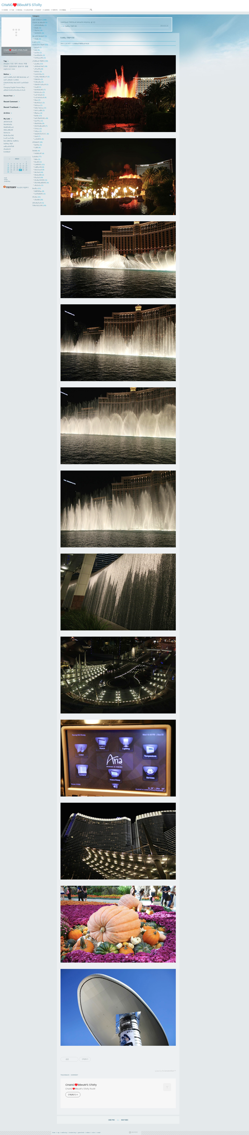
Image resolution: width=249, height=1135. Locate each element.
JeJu (37, 50)
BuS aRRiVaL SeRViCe (11, 141)
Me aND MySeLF (39, 36)
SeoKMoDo (39, 55)
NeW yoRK (39, 110)
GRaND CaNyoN (41, 84)
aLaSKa (38, 64)
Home (5, 10)
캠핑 (26, 66)
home (53, 1132)
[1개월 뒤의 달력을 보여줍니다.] (25, 159)
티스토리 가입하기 (23, 187)
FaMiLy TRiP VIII (71, 26)
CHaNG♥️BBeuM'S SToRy (21, 5)
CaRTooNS (39, 167)
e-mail (98, 1132)
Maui (37, 100)
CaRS (37, 147)
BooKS (38, 162)
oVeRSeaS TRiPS (40, 61)
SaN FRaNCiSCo (41, 118)
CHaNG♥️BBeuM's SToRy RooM (80, 1089)
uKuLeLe (38, 185)
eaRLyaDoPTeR (9, 146)
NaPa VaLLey (40, 108)
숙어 (16, 63)
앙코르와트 (13, 66)
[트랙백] (66, 1075)
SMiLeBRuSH (8, 130)
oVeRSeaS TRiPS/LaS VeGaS (81, 43)
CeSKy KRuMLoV (41, 77)
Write (55, 10)
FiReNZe (38, 79)
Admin (46, 10)
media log (64, 1132)
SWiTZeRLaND (40, 126)
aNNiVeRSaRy (40, 25)
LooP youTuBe (9, 138)
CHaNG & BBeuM (39, 22)
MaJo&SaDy (8, 124)
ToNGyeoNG (40, 58)
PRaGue (38, 113)
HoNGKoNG (40, 90)
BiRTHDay (39, 191)
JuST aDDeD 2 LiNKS (11, 80)
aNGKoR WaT (40, 66)
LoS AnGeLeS (40, 97)
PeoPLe (36, 188)
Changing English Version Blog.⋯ (15, 87)
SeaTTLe (38, 121)
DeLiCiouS (39, 170)
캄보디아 (21, 66)
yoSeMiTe (39, 139)
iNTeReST (37, 142)
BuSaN (38, 47)
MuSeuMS (39, 175)
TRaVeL (38, 30)
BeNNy (38, 145)
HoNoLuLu (39, 92)
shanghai (7, 63)
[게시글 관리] (75, 1059)
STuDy (36, 197)
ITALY (6, 66)
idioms (20, 63)
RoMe (38, 115)
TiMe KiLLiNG (39, 205)
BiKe (37, 159)
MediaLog (19, 10)
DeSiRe (36, 151)
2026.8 (17, 159)
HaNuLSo (7, 132)
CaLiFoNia (39, 74)
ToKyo (38, 131)
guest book (81, 1132)
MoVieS (38, 172)
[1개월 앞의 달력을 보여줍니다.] (9, 159)
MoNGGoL (39, 103)
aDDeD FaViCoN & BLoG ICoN (14, 90)
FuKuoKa (38, 82)
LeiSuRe (36, 156)
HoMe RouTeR (9, 135)
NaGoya (38, 105)
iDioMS (38, 200)
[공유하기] (71, 1059)
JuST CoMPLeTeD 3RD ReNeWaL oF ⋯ (17, 77)
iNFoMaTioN (38, 203)
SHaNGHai (39, 123)
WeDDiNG (39, 33)
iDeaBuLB (7, 149)
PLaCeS (38, 177)
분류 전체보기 (39, 20)
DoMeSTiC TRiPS (40, 45)
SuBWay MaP (8, 143)
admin (88, 1132)
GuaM (37, 87)
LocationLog (28, 10)
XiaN (37, 136)
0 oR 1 (36, 42)
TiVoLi (38, 128)
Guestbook (38, 10)
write (93, 1132)
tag (58, 1132)
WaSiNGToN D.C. (41, 134)
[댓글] (75, 1075)
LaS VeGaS (39, 95)
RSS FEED (135, 1132)
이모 (12, 63)
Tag (12, 10)
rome (13, 69)
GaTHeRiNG (39, 194)
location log (72, 1132)
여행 (25, 63)
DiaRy (37, 28)
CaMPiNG (39, 164)
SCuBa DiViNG (40, 180)
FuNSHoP (7, 152)
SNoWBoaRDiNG (41, 183)
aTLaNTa (38, 69)
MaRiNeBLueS (9, 127)
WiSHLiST (39, 153)
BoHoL (38, 71)
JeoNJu (38, 52)
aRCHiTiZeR (8, 122)
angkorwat (7, 69)
